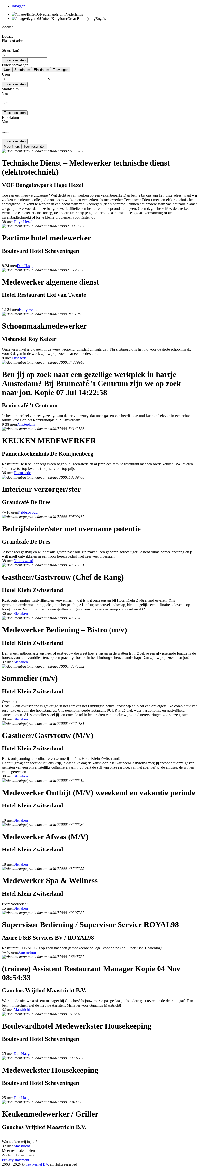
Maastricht (22, 1009)
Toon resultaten (15, 60)
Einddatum (41, 70)
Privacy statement (15, 1160)
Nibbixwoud (28, 512)
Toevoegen (60, 70)
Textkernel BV (37, 1164)
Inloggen (18, 6)
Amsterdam (26, 424)
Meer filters (12, 146)
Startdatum (22, 70)
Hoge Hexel (23, 222)
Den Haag (25, 266)
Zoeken (8, 1155)
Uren (7, 70)
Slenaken (21, 613)
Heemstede (22, 473)
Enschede (19, 358)
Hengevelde (28, 309)
